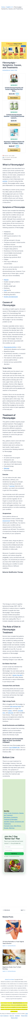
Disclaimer (17, 1015)
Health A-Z (9, 7)
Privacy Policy (24, 1015)
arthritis (5, 181)
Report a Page (14, 1017)
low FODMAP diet (14, 747)
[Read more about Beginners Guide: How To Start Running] (14, 957)
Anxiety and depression (11, 296)
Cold (5, 290)
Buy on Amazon (14, 97)
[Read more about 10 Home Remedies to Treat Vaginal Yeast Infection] (14, 929)
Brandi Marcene (7, 159)
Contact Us (6, 1015)
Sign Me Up (14, 853)
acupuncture (6, 520)
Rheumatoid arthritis (10, 347)
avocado (20, 710)
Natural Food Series (9, 979)
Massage (6, 468)
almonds (10, 712)
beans (10, 710)
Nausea (6, 279)
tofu (4, 712)
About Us (12, 1015)
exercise (11, 486)
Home (3, 7)
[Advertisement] (14, 24)
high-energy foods (15, 706)
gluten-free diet (17, 675)
